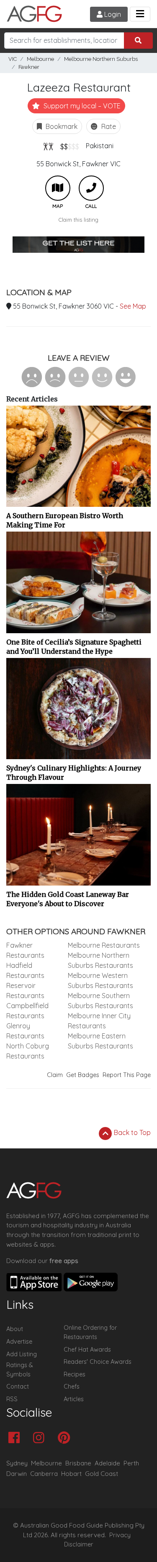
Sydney (17, 1463)
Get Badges (82, 1075)
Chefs (72, 1386)
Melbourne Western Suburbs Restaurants (100, 980)
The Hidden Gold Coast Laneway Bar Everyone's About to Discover (67, 899)
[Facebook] (16, 1438)
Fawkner (28, 67)
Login (112, 14)
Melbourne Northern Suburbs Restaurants (100, 960)
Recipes (74, 1374)
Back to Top (131, 1132)
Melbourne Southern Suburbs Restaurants (100, 1000)
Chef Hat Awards (87, 1349)
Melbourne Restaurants (104, 945)
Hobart (71, 1474)
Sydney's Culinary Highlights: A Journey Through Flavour (73, 772)
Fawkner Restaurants (25, 950)
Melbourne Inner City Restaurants (99, 1021)
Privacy (120, 1535)
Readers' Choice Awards (97, 1361)
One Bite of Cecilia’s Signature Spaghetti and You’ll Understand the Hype (74, 646)
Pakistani (99, 146)
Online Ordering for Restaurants (90, 1332)
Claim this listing (78, 219)
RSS (12, 1399)
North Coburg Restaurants (27, 1051)
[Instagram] (41, 1438)
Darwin (16, 1474)
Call (91, 188)
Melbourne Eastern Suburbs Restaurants (100, 1041)
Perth (131, 1463)
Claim (55, 1075)
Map (57, 188)
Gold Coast (101, 1474)
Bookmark (60, 126)
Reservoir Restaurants (25, 990)
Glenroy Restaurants (25, 1031)
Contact (17, 1386)
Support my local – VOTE (81, 106)
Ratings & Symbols (19, 1369)
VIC (12, 59)
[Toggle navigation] (140, 14)
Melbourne (40, 59)
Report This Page (127, 1075)
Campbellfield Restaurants (27, 1010)
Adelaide (107, 1463)
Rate (108, 126)
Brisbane (78, 1463)
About (14, 1329)
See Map (133, 306)
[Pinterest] (66, 1438)
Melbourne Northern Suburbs (101, 59)
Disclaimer (78, 1544)
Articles (74, 1399)
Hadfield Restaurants (25, 970)
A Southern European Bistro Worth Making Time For (64, 520)
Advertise (19, 1341)
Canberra (44, 1474)
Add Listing (21, 1354)
